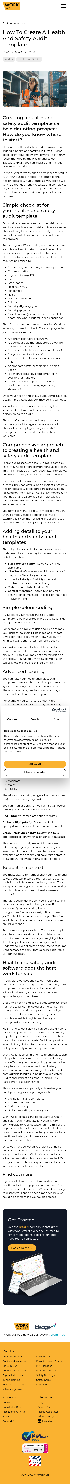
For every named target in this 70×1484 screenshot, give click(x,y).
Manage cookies (35, 772)
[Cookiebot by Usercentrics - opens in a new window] (52, 710)
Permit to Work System (49, 1361)
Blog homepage (16, 23)
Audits (9, 59)
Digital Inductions (13, 1375)
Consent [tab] (12, 719)
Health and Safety (29, 59)
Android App (10, 1421)
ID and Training (11, 1379)
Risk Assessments (46, 1370)
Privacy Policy (46, 1416)
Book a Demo (20, 1247)
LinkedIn (47, 1421)
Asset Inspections (12, 1356)
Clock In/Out (10, 1365)
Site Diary (42, 1384)
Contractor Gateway (14, 1370)
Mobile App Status (48, 1411)
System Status (46, 1406)
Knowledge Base (12, 1406)
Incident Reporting (13, 1384)
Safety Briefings (45, 1375)
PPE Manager (44, 1365)
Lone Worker (43, 1356)
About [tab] (57, 719)
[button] (63, 6)
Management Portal (14, 1411)
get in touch (49, 1185)
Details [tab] (35, 719)
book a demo (22, 1189)
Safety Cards (43, 1379)
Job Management (13, 1389)
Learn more (58, 1334)
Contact (7, 1402)
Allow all (35, 764)
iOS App (7, 1416)
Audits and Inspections (18, 1077)
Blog (40, 1402)
